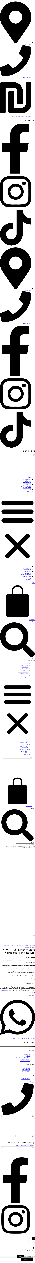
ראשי (29, 478)
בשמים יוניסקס (27, 479)
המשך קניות (27, 1259)
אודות (29, 489)
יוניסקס (27, 947)
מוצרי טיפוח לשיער (26, 486)
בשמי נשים (25, 846)
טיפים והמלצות (27, 488)
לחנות (20, 1256)
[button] (17, 529)
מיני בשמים (28, 484)
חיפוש (33, 621)
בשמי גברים (18, 945)
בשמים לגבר (27, 481)
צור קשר (28, 491)
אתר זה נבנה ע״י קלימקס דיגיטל (25, 1145)
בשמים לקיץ (10, 945)
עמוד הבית (32, 846)
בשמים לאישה (27, 483)
